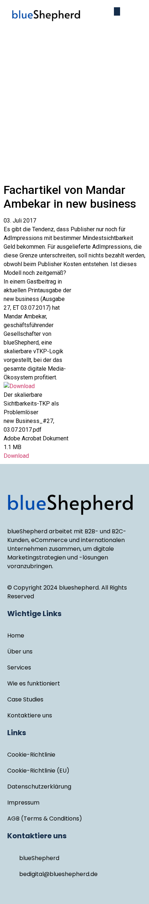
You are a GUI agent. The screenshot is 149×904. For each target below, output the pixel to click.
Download (16, 455)
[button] (117, 11)
